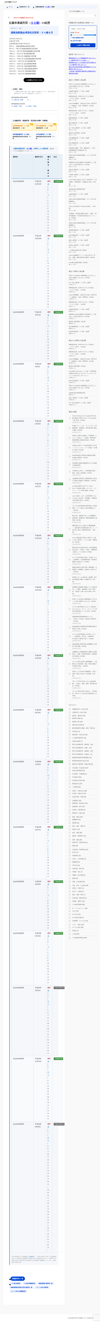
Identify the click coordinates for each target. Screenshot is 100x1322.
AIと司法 (75, 914)
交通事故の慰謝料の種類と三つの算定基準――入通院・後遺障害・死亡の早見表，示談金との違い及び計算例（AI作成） (84, 590)
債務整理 (75, 862)
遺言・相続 (75, 832)
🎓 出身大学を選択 (75, 40)
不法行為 (75, 865)
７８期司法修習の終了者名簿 (78, 250)
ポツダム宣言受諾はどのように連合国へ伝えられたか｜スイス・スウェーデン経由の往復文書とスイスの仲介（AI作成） (84, 609)
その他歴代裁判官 (77, 738)
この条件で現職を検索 (83, 45)
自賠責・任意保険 (77, 810)
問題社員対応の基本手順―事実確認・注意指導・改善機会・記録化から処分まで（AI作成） (84, 569)
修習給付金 (75, 783)
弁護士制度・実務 (77, 797)
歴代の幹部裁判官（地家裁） (81, 751)
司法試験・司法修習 (78, 768)
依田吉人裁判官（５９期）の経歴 (79, 245)
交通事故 (75, 800)
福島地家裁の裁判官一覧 (46, 1283)
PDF (49, 181)
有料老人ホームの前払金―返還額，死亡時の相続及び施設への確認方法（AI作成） (84, 579)
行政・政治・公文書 (78, 885)
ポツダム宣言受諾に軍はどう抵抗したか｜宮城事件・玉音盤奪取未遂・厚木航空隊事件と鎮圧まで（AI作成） (84, 560)
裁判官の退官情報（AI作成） (77, 133)
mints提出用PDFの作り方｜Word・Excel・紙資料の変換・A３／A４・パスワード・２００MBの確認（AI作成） (84, 488)
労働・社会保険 (77, 881)
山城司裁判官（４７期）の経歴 (78, 194)
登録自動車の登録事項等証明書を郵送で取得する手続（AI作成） (84, 627)
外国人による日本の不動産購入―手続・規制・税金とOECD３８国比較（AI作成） (84, 674)
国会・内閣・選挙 (77, 894)
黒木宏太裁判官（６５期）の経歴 (79, 380)
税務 (73, 878)
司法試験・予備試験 (78, 774)
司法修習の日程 (77, 780)
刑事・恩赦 (75, 840)
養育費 (74, 823)
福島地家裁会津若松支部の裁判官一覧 (21, 1287)
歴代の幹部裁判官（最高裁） (81, 744)
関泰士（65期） (32, 106)
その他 (74, 934)
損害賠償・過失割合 (78, 803)
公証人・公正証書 (77, 859)
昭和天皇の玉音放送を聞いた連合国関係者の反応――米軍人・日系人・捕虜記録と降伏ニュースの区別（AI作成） (84, 550)
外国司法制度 (76, 741)
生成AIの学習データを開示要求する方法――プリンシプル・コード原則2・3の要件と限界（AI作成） (84, 448)
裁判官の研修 (76, 718)
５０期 (47, 7)
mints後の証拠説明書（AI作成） (78, 262)
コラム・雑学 (76, 924)
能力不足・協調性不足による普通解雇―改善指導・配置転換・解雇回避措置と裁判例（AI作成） (84, 518)
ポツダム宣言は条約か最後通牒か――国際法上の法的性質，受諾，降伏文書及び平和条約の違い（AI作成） (84, 664)
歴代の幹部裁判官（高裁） (80, 748)
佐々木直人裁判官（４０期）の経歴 (80, 128)
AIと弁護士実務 (77, 917)
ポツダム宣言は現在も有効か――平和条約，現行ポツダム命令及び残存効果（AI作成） (84, 693)
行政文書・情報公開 (78, 898)
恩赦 (73, 845)
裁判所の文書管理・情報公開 (81, 764)
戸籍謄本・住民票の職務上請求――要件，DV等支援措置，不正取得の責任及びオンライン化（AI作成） (83, 216)
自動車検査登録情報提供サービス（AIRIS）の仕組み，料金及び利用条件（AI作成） (84, 619)
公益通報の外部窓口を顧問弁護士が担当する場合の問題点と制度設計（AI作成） (84, 479)
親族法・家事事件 (77, 836)
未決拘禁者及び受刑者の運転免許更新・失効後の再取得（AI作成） (84, 456)
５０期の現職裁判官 (29, 1283)
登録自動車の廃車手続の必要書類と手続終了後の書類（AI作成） (84, 645)
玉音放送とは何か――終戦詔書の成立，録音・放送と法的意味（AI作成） (84, 472)
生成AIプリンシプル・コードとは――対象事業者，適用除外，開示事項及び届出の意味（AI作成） (84, 428)
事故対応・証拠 (77, 813)
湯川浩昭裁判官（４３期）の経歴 (79, 326)
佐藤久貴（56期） (19, 100)
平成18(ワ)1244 (48, 194)
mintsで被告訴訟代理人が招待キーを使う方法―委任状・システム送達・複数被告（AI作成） (84, 540)
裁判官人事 (75, 721)
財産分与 (75, 829)
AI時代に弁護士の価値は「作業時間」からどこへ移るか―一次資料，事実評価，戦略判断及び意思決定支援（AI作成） (84, 438)
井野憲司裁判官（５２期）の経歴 (79, 230)
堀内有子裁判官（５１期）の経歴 (79, 169)
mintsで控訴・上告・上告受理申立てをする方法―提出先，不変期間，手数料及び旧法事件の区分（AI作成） (84, 498)
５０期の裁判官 (15, 1283)
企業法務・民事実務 (78, 849)
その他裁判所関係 (77, 937)
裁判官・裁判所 (77, 715)
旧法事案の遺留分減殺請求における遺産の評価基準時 (84, 464)
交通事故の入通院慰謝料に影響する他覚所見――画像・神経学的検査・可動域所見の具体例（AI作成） (84, 654)
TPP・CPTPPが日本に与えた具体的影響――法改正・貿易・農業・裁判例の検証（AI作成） (84, 684)
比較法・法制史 (77, 888)
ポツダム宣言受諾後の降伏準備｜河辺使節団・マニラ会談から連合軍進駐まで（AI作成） (84, 508)
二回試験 (75, 787)
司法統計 (75, 731)
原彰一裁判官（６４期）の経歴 (78, 240)
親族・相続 (75, 817)
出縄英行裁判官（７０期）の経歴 (79, 91)
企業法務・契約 (77, 868)
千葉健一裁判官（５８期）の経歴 (79, 174)
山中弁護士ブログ (10, 2)
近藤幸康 (31, 1256)
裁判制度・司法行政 (78, 734)
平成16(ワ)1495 (48, 669)
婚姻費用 (75, 819)
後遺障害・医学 (77, 806)
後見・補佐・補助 (77, 826)
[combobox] (81, 15)
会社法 (74, 852)
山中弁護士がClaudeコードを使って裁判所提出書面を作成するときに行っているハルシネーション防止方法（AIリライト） (82, 373)
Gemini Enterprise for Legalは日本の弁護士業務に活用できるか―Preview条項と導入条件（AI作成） (84, 418)
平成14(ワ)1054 (48, 840)
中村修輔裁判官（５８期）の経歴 (79, 138)
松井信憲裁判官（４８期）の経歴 (79, 235)
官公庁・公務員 (77, 891)
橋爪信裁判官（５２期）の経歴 (78, 123)
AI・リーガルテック (78, 908)
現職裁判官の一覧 (17, 1278)
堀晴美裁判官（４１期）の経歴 (78, 118)
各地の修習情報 (77, 770)
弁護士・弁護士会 (77, 791)
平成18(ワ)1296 (48, 946)
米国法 (74, 930)
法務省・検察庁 (77, 901)
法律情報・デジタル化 (79, 921)
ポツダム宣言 (76, 927)
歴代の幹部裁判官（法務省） (81, 754)
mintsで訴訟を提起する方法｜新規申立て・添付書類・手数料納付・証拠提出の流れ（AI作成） (83, 182)
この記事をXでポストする (34, 80)
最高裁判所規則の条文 (79, 761)
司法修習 (75, 777)
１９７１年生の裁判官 (42, 1287)
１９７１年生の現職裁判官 (18, 1291)
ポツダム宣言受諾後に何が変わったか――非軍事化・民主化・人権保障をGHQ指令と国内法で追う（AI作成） (84, 636)
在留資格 (75, 855)
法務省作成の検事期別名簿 (77, 189)
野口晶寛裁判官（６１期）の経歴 (79, 143)
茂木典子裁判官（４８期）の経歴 (79, 331)
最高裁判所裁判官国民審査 (80, 757)
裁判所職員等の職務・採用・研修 (82, 728)
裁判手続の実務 (77, 725)
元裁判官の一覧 (77, 712)
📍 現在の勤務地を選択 (77, 37)
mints (74, 911)
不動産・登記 (76, 872)
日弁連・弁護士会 (77, 793)
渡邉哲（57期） (18, 106)
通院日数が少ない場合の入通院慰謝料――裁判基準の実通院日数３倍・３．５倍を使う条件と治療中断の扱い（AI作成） (84, 529)
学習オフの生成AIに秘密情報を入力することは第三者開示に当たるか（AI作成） (84, 600)
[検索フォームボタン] (95, 15)
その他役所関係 (77, 904)
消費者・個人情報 (77, 875)
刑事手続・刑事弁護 (78, 842)
